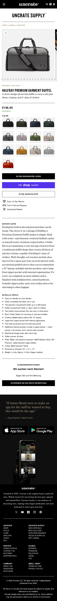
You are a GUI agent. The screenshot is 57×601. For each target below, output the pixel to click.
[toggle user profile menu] (54, 4)
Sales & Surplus (36, 535)
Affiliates (8, 571)
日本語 (31, 556)
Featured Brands (37, 533)
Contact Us (9, 551)
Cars (5, 533)
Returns (7, 553)
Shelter (7, 535)
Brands (6, 85)
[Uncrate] (28, 4)
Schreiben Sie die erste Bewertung (29, 383)
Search (47, 4)
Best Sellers (35, 530)
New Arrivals (35, 528)
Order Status (10, 548)
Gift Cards (33, 538)
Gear (5, 528)
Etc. (5, 540)
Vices (6, 538)
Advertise (8, 568)
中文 (30, 558)
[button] (3, 4)
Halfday (16, 85)
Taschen (21, 25)
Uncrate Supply (28, 15)
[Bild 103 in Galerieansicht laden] (54, 79)
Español (32, 548)
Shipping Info (10, 556)
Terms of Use (35, 566)
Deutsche (33, 553)
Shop (4, 25)
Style (6, 530)
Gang (11, 25)
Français (32, 551)
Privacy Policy (35, 568)
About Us (7, 566)
